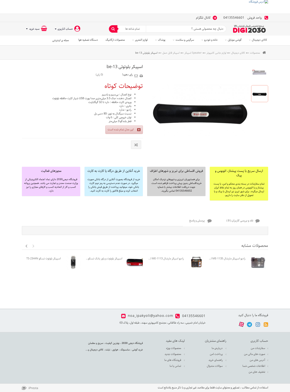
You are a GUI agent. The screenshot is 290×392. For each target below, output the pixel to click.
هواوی (115, 350)
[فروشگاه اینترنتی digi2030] (249, 28)
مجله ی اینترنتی (60, 40)
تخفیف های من (257, 372)
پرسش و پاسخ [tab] (197, 220)
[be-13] (259, 72)
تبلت (107, 350)
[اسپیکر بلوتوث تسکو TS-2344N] (73, 262)
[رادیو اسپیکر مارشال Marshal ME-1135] (258, 262)
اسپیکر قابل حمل (171, 53)
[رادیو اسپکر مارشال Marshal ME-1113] (196, 262)
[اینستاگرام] (258, 324)
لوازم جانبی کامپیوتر (216, 53)
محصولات (255, 53)
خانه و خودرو (211, 40)
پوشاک (161, 40)
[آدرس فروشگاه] (145, 7)
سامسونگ (125, 350)
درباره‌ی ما (217, 348)
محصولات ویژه (174, 348)
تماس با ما (176, 366)
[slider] (112, 74)
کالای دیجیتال (259, 40)
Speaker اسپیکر (193, 53)
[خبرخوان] (266, 324)
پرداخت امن (216, 354)
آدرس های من (257, 360)
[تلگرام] (249, 324)
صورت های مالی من (254, 354)
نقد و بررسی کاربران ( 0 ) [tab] (240, 220)
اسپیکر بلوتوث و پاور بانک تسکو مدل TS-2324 (104, 258)
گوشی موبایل (235, 40)
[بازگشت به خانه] (264, 53)
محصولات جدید (173, 354)
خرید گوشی (137, 350)
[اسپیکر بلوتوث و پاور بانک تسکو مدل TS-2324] (134, 262)
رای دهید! (127, 75)
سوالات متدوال (215, 366)
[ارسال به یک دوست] (137, 74)
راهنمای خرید (215, 360)
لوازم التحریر (141, 40)
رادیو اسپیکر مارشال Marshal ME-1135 (227, 258)
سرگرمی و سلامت (185, 40)
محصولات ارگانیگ (115, 40)
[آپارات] (241, 324)
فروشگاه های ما (173, 360)
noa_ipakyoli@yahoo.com (150, 316)
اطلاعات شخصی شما (253, 366)
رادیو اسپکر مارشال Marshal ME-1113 (165, 258)
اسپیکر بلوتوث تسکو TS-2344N (43, 258)
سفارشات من (258, 348)
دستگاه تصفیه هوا (88, 40)
